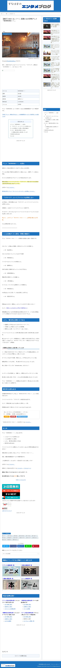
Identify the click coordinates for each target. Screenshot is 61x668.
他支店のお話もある (15, 134)
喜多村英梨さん (22, 535)
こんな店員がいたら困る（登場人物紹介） (20, 128)
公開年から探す (27, 606)
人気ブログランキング (7, 510)
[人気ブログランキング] (4, 508)
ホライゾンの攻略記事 (10, 608)
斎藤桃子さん (10, 537)
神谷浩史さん (35, 537)
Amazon (7, 416)
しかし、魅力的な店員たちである (18, 130)
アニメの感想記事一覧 (6, 533)
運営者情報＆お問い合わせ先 (44, 664)
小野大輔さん (29, 535)
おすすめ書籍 (8, 621)
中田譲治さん (11, 535)
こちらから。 (12, 187)
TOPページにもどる (21, 479)
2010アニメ (5, 535)
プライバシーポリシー (55, 664)
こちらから (19, 468)
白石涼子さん (29, 537)
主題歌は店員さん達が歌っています (20, 132)
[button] (38, 553)
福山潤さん (5, 539)
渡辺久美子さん (23, 537)
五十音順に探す (8, 604)
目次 (19, 121)
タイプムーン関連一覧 (29, 621)
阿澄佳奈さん (16, 539)
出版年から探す (8, 619)
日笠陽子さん (16, 537)
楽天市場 (13, 416)
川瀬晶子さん (35, 535)
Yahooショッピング (22, 416)
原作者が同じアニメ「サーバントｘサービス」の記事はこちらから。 (18, 191)
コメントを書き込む (21, 656)
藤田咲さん (10, 539)
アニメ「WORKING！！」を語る (18, 124)
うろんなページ (27, 468)
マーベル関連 (27, 608)
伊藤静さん (16, 535)
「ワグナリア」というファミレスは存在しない (21, 126)
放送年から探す (8, 606)
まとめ (12, 136)
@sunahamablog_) (11, 61)
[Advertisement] (20, 26)
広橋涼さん (5, 537)
